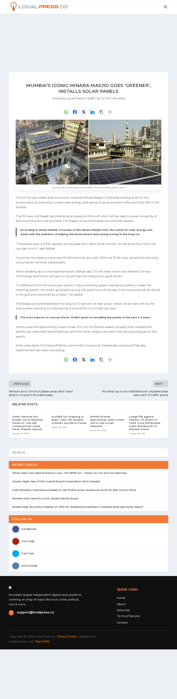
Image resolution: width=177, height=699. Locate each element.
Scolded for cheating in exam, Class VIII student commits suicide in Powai (68, 419)
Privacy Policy (67, 636)
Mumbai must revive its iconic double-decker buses (45, 498)
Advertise (123, 610)
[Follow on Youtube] (163, 637)
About (121, 604)
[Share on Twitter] (84, 112)
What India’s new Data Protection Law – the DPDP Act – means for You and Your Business (69, 473)
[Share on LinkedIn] (92, 112)
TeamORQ (42, 641)
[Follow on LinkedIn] (155, 637)
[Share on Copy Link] (101, 112)
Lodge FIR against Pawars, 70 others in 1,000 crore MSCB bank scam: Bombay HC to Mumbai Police (145, 423)
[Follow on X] (140, 637)
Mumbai (119, 98)
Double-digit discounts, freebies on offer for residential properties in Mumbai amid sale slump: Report (77, 506)
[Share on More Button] (110, 112)
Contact (122, 622)
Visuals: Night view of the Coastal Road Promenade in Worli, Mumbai (56, 481)
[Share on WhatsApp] (66, 112)
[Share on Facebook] (75, 112)
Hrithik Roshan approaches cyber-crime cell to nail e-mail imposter (107, 421)
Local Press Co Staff (80, 98)
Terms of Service (128, 616)
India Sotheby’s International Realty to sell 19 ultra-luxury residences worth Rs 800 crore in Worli (74, 490)
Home (121, 598)
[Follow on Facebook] (132, 637)
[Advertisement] (88, 40)
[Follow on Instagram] (148, 637)
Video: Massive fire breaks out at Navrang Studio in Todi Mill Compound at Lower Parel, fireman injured (27, 423)
